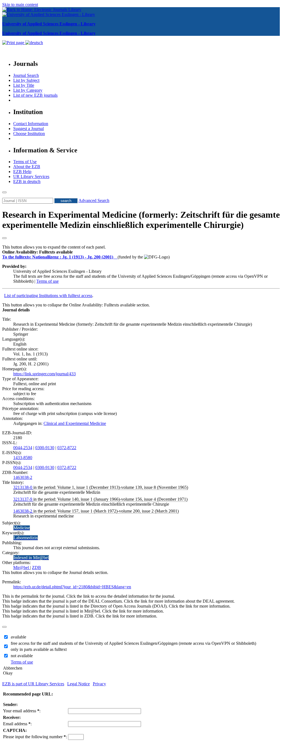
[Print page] (13, 42)
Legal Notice (78, 683)
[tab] (141, 252)
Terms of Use (25, 161)
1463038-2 (22, 477)
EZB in (26, 181)
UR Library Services (31, 176)
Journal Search (26, 75)
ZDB (36, 567)
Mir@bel (21, 567)
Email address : (17, 723)
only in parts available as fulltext (39, 649)
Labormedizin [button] (25, 537)
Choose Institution (29, 133)
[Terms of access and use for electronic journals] (116, 257)
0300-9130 (44, 447)
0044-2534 (22, 447)
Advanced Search (93, 200)
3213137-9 (23, 499)
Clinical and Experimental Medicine (75, 423)
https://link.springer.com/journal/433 (44, 373)
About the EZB (26, 166)
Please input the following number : (35, 736)
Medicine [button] (21, 527)
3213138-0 (23, 487)
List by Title (23, 85)
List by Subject (26, 80)
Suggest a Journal (28, 128)
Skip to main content (20, 4)
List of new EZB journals (35, 95)
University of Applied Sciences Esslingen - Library (49, 23)
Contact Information (30, 123)
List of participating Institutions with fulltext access (48, 295)
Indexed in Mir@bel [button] (31, 557)
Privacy (99, 683)
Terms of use (47, 281)
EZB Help (22, 171)
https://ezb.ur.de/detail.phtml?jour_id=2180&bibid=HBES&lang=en (72, 586)
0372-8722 (66, 447)
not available (22, 655)
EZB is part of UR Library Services (33, 683)
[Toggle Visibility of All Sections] (4, 238)
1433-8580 (22, 457)
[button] (37, 252)
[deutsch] (34, 42)
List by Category (27, 90)
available (18, 637)
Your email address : (21, 710)
